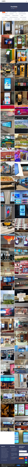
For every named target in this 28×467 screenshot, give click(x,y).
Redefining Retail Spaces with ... (21, 84)
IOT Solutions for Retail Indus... (21, 423)
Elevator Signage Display (14, 17)
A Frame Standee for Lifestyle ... (21, 310)
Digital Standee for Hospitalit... (21, 338)
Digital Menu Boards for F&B (7, 382)
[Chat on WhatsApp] (26, 462)
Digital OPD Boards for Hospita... (21, 437)
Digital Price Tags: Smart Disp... (7, 269)
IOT (16, 13)
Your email (20, 449)
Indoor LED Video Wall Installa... (7, 127)
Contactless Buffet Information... (7, 227)
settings (6, 466)
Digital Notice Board (22, 13)
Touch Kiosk (12, 13)
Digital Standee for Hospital (21, 324)
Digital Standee (4, 13)
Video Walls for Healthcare (7, 396)
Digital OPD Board (23, 17)
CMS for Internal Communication (21, 282)
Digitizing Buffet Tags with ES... (21, 296)
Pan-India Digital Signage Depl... (21, 28)
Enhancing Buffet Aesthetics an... (7, 183)
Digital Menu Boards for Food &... (21, 409)
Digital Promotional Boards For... (7, 368)
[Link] (13, 22)
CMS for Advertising (21, 395)
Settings (23, 465)
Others (22, 15)
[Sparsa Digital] (3, 1)
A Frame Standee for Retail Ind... (7, 354)
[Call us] (26, 460)
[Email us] (26, 458)
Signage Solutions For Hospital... (7, 410)
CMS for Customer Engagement (21, 367)
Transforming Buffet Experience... (7, 70)
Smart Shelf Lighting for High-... (21, 197)
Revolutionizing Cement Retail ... (7, 283)
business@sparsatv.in (14, 457)
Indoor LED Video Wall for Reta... (21, 155)
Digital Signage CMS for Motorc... (7, 42)
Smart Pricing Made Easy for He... (7, 155)
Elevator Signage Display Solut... (21, 169)
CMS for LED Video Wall (7, 312)
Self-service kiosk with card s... (7, 255)
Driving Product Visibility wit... (21, 70)
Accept (18, 465)
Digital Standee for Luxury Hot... (7, 326)
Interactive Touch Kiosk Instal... (7, 56)
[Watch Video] (13, 205)
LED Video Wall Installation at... (21, 240)
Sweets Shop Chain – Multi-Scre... (21, 254)
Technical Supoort (15, 15)
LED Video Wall (7, 15)
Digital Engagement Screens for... (7, 141)
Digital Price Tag (4, 17)
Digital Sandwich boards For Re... (7, 340)
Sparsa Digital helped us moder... (7, 84)
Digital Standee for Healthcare (21, 381)
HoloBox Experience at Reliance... (7, 212)
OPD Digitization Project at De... (7, 197)
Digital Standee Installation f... (21, 98)
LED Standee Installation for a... (7, 98)
